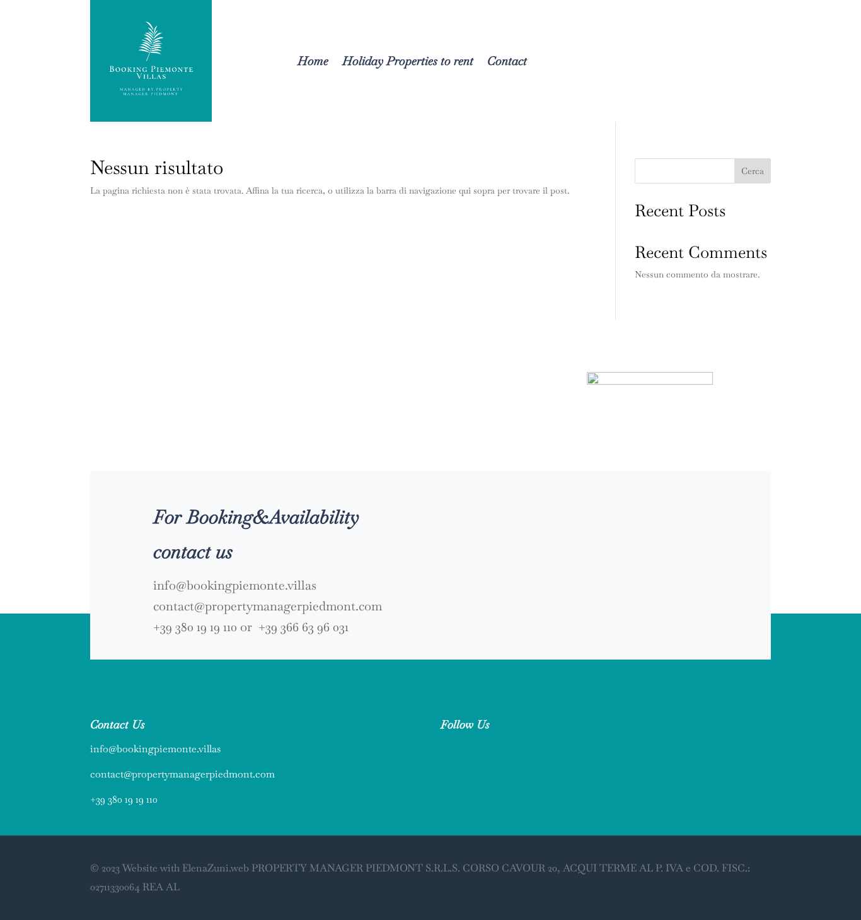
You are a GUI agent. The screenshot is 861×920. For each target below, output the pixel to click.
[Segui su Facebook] (444, 748)
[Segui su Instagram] (469, 748)
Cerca (752, 171)
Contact (507, 61)
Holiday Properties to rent (407, 61)
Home (313, 61)
